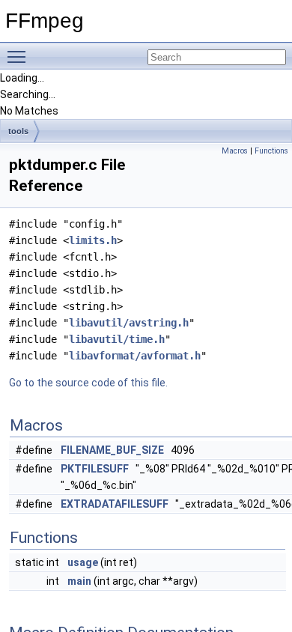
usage (82, 562)
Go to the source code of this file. (88, 383)
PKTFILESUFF (95, 469)
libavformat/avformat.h (135, 356)
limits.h (93, 240)
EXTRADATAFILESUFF (114, 504)
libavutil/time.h (117, 339)
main (79, 581)
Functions (271, 151)
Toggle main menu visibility (19, 56)
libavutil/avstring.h (129, 323)
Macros (235, 151)
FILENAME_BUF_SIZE (112, 450)
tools (18, 131)
